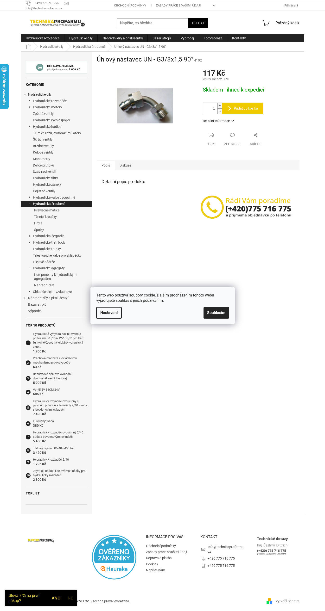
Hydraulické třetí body (49, 242)
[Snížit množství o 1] (219, 111)
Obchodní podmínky (130, 5)
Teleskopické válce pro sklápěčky (57, 255)
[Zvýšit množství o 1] (219, 105)
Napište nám (155, 570)
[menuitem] (42, 38)
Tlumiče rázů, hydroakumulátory (57, 133)
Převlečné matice (46, 210)
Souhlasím (216, 312)
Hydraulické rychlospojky (51, 120)
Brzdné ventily (43, 146)
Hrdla (38, 223)
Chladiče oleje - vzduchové (52, 292)
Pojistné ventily (44, 191)
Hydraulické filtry (45, 178)
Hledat (198, 23)
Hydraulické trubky (47, 249)
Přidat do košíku (246, 108)
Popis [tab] (106, 165)
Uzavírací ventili (44, 171)
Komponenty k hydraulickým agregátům (55, 277)
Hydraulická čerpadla (48, 236)
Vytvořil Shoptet (288, 601)
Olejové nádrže (44, 262)
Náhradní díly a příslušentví (48, 298)
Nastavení (109, 312)
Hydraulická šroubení (48, 204)
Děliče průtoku (43, 165)
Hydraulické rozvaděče (50, 101)
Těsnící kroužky (45, 217)
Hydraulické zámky (47, 184)
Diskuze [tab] (125, 165)
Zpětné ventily (43, 114)
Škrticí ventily (42, 139)
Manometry (41, 159)
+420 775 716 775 (221, 558)
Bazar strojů (37, 304)
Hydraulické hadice (47, 127)
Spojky (39, 230)
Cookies (152, 564)
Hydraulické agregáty (49, 268)
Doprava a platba (159, 558)
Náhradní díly (44, 285)
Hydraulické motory (47, 107)
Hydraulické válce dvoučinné (54, 197)
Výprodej (34, 311)
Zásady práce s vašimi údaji (178, 5)
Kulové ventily (43, 152)
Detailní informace (216, 121)
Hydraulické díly (39, 94)
